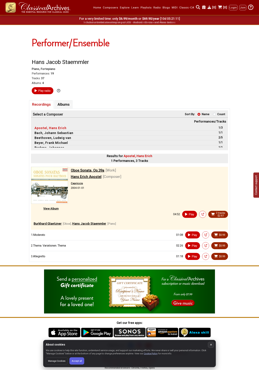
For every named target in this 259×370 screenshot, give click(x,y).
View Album (51, 208)
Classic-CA (186, 7)
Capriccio (77, 183)
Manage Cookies (56, 361)
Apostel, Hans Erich (50, 128)
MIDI (175, 7)
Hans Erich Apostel (86, 177)
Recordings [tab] (41, 104)
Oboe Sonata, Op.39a (87, 170)
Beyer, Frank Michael (51, 143)
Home (97, 7)
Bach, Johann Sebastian (54, 133)
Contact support (256, 185)
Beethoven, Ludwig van (53, 138)
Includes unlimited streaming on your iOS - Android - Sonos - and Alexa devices (129, 22)
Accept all (77, 361)
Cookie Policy (151, 353)
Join (243, 7)
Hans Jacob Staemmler (89, 223)
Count (221, 114)
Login (233, 7)
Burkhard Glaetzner (48, 223)
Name (205, 114)
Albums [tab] (63, 104)
